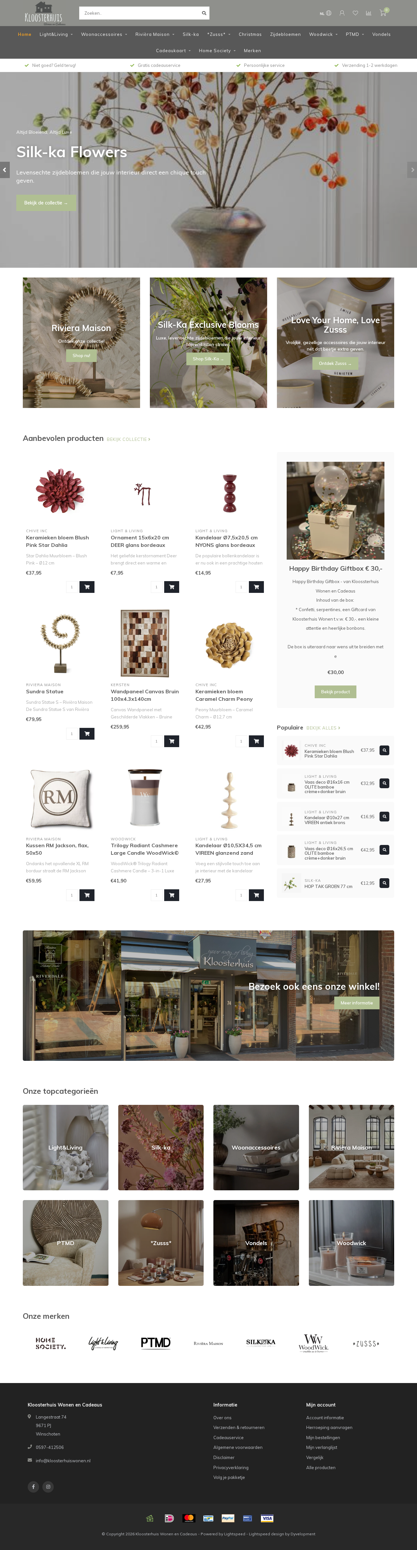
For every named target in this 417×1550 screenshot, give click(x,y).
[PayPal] (228, 1518)
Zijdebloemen (285, 34)
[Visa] (267, 1518)
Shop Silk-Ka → (208, 358)
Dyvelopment (303, 1533)
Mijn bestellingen (323, 1437)
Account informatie (325, 1417)
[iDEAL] (169, 1518)
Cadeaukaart (171, 50)
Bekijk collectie (127, 439)
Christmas (250, 34)
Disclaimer (224, 1457)
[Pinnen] (247, 1518)
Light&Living (54, 34)
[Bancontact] (208, 1518)
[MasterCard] (189, 1518)
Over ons (222, 1417)
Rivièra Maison (153, 34)
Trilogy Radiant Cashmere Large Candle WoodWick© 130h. (145, 853)
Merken (252, 50)
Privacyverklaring (231, 1467)
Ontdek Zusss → (335, 363)
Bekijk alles (322, 728)
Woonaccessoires (101, 34)
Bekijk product (335, 691)
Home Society (215, 50)
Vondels (381, 34)
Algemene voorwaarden (238, 1447)
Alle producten (321, 1467)
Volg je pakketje (229, 1477)
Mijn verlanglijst (321, 1447)
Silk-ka (191, 34)
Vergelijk (315, 1457)
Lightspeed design (266, 1533)
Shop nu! (33, 199)
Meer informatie (357, 1002)
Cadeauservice (228, 1437)
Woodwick (321, 34)
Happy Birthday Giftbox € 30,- (335, 568)
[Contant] (150, 1518)
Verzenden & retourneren (239, 1427)
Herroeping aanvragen (329, 1427)
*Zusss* (216, 34)
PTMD (352, 34)
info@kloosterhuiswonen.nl (63, 1460)
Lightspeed (234, 1533)
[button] (5, 170)
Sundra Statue (45, 691)
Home (25, 34)
